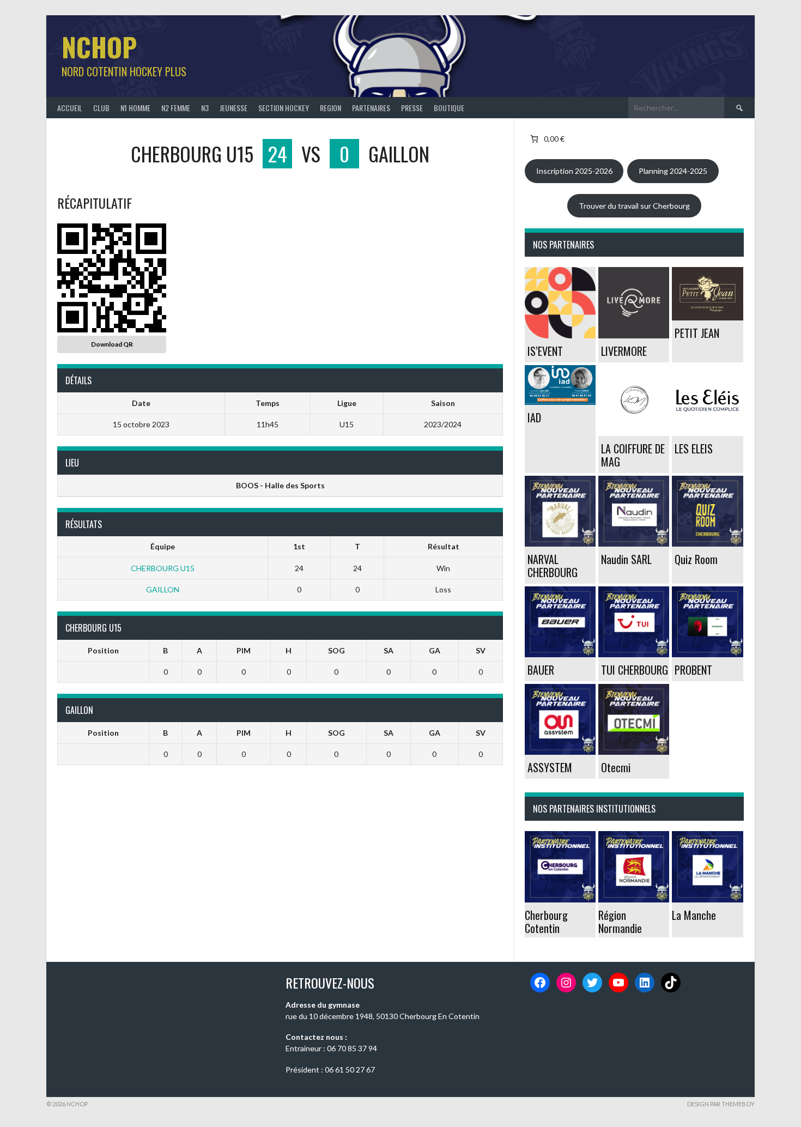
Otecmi (615, 767)
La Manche (694, 915)
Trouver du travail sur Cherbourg (634, 205)
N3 (205, 107)
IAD (534, 417)
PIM (243, 650)
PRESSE (412, 107)
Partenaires (371, 107)
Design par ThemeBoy (721, 1103)
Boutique (449, 107)
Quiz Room (696, 559)
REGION (330, 107)
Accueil (69, 107)
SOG (336, 650)
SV (481, 650)
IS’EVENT (545, 351)
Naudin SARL (626, 559)
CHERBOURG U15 (163, 568)
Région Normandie (620, 921)
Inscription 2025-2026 (574, 170)
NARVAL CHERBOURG (552, 566)
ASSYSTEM (549, 767)
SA (388, 650)
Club (101, 107)
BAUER (540, 669)
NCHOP (99, 46)
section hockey (283, 107)
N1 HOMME (135, 107)
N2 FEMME (175, 107)
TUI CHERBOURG (634, 669)
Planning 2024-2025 (673, 170)
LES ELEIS (694, 448)
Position (103, 650)
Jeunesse (233, 107)
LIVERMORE (624, 351)
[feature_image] (560, 301)
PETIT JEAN (697, 333)
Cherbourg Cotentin (546, 921)
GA (434, 650)
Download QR (112, 344)
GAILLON (162, 589)
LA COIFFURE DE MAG (633, 455)
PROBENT (693, 669)
